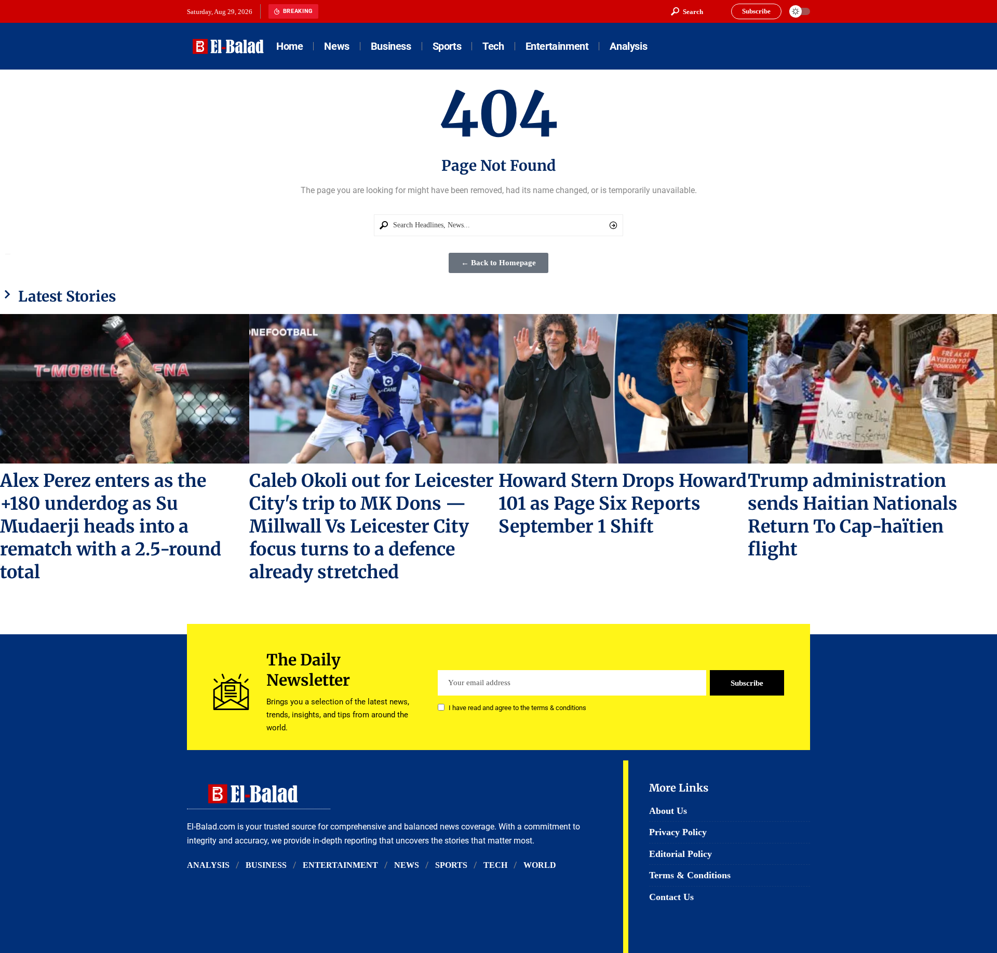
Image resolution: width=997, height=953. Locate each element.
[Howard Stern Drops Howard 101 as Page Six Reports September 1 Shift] (623, 389)
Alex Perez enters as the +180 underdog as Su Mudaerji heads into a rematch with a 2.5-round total (110, 526)
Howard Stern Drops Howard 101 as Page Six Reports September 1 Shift (622, 503)
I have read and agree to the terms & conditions (517, 708)
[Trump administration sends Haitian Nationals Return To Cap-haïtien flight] (872, 389)
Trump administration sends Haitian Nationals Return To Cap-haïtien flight (853, 515)
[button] (687, 11)
